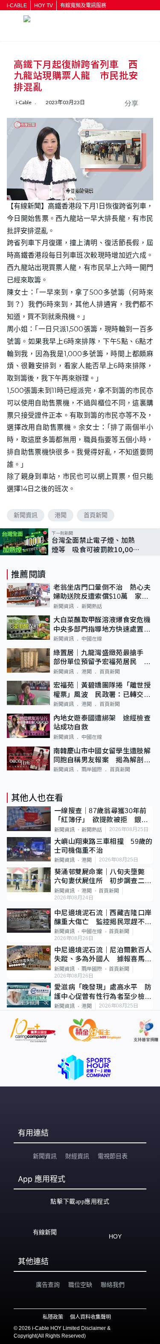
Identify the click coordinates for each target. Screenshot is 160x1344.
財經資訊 (77, 1156)
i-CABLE (17, 6)
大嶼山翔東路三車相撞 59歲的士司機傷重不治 (103, 846)
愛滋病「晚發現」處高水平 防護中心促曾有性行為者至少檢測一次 (102, 992)
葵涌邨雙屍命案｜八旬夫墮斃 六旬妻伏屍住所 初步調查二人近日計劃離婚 (103, 877)
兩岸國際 (91, 770)
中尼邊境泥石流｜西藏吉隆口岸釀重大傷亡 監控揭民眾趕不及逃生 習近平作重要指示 (102, 918)
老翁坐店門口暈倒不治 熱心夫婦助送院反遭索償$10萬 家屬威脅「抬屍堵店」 (102, 592)
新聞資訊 (26, 515)
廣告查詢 (48, 1284)
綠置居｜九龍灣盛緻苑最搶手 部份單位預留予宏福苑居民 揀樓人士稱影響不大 (102, 658)
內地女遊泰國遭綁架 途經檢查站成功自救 (102, 722)
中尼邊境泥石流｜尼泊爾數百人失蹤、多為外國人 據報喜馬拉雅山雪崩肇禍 (102, 955)
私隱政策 (53, 1317)
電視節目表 (113, 1156)
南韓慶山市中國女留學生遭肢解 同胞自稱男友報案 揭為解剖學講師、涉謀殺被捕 (103, 756)
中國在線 (91, 639)
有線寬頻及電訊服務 (83, 6)
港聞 (61, 515)
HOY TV (43, 6)
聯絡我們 (113, 1284)
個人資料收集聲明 (90, 1317)
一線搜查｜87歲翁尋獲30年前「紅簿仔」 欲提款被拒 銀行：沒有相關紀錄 (100, 816)
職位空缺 (80, 1284)
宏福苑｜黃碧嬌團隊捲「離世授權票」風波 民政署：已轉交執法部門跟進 (102, 690)
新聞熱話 (91, 606)
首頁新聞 (96, 515)
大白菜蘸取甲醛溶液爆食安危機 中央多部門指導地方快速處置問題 (103, 625)
